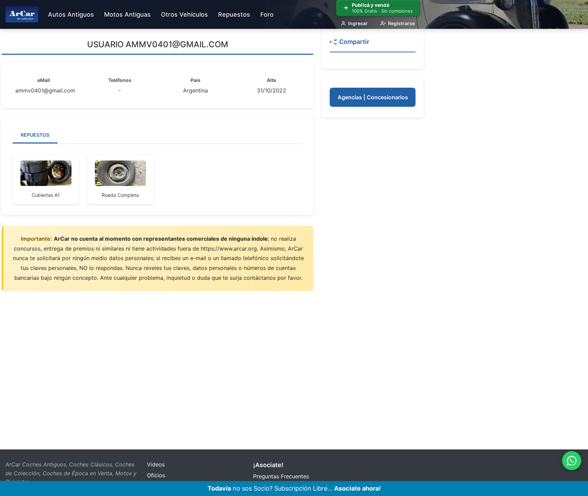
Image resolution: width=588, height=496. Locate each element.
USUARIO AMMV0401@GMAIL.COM (157, 44)
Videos (156, 464)
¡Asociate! (268, 464)
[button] (372, 44)
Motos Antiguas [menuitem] (127, 14)
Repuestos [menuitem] (234, 14)
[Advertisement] (373, 228)
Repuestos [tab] (35, 135)
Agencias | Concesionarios (373, 97)
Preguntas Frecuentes (281, 476)
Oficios (156, 475)
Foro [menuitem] (267, 14)
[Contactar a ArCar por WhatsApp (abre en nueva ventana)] (571, 460)
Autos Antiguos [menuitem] (71, 14)
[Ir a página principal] (21, 14)
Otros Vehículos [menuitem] (184, 14)
